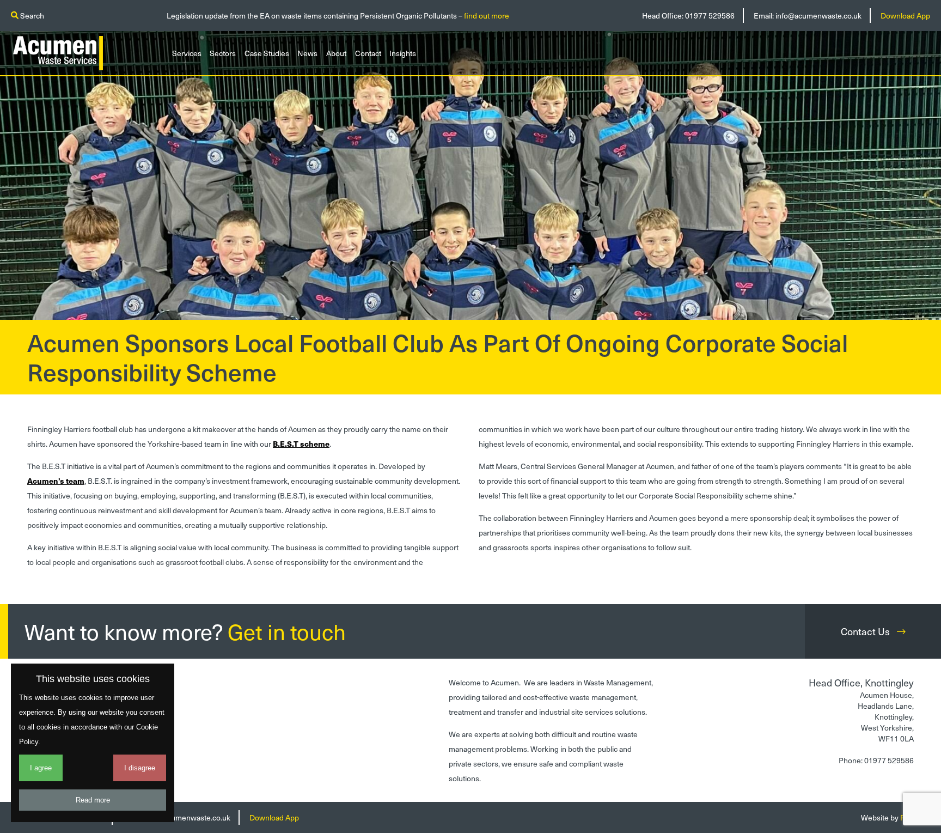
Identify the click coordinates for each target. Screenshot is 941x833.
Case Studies (267, 53)
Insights (402, 53)
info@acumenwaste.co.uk (818, 15)
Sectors (223, 53)
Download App (905, 15)
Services (186, 53)
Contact (368, 53)
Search (31, 15)
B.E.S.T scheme (301, 443)
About (336, 53)
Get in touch (287, 631)
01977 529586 (710, 15)
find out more (486, 15)
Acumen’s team (55, 481)
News (307, 53)
